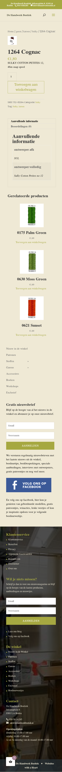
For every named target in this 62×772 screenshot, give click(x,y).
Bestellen (12, 544)
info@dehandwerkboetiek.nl (21, 723)
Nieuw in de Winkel (18, 651)
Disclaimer (13, 563)
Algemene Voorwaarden (20, 554)
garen (18, 31)
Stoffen (10, 361)
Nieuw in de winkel (17, 348)
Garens (10, 367)
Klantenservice (15, 539)
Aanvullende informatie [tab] (24, 121)
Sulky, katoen (18, 106)
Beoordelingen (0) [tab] (21, 126)
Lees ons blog (15, 631)
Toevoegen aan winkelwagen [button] (31, 242)
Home (11, 31)
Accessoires (12, 373)
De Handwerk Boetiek (27, 763)
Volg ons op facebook (18, 636)
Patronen (11, 355)
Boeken (10, 380)
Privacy (12, 549)
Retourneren (14, 558)
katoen (26, 31)
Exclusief (11, 392)
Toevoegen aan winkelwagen (26, 87)
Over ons (12, 568)
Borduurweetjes (16, 690)
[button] (11, 41)
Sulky (35, 31)
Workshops (12, 386)
